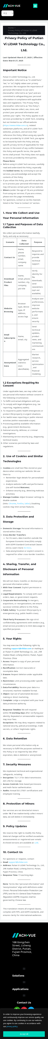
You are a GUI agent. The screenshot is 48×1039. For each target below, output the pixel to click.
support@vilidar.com (21, 648)
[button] (35, 6)
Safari (27, 503)
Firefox (20, 503)
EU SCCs (27, 547)
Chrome (12, 503)
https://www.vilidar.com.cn (15, 125)
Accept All (24, 1034)
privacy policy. (12, 1026)
